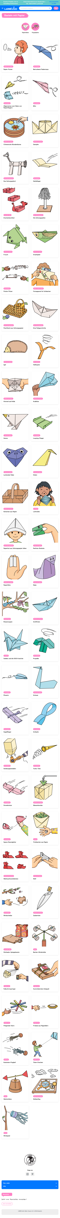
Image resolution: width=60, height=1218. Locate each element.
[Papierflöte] (15, 567)
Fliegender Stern (9, 1026)
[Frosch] (15, 236)
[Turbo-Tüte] (44, 751)
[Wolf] (44, 861)
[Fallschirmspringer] (15, 971)
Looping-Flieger (38, 438)
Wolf (34, 879)
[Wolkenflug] (44, 1081)
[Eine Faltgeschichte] (44, 310)
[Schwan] (44, 677)
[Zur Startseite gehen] (10, 8)
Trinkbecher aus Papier (40, 842)
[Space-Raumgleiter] (15, 824)
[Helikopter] (44, 347)
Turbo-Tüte (37, 768)
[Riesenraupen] (15, 604)
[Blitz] (44, 88)
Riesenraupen (8, 622)
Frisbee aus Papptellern (40, 1026)
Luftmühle (36, 512)
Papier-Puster (8, 69)
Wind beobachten (38, 1096)
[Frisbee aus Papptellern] (44, 1008)
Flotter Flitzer (8, 291)
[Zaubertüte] (44, 897)
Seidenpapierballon (10, 768)
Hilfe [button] (4, 1186)
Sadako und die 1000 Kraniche (13, 658)
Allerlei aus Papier (8, 66)
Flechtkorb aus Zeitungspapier (13, 328)
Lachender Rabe (9, 475)
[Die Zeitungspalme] (44, 200)
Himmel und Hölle (9, 401)
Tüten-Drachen (38, 1062)
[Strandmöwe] (15, 787)
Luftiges (36, 508)
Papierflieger (7, 618)
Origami (6, 655)
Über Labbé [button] (6, 1183)
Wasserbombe (37, 805)
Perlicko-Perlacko (38, 548)
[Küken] (44, 457)
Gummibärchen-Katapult (41, 989)
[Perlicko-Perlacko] (44, 530)
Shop (56, 8)
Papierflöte (7, 585)
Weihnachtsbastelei (8, 876)
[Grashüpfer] (44, 236)
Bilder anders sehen (38, 288)
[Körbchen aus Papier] (15, 494)
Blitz (34, 106)
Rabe (34, 585)
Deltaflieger (37, 181)
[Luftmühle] (44, 494)
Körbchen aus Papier (10, 512)
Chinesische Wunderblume (12, 144)
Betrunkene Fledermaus (41, 69)
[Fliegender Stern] (15, 1008)
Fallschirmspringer (10, 989)
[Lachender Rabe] (15, 457)
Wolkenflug (36, 1099)
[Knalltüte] (44, 383)
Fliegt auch (6, 986)
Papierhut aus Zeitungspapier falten (15, 548)
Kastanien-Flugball (10, 1062)
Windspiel (7, 1136)
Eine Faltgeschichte (39, 328)
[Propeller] (44, 640)
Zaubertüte (36, 915)
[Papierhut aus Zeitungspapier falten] (15, 530)
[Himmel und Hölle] (15, 383)
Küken (35, 475)
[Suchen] (49, 8)
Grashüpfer (36, 255)
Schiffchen (36, 622)
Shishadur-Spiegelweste (11, 952)
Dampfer (36, 144)
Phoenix (6, 695)
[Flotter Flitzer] (15, 273)
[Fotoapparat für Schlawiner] (44, 273)
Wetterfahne (8, 1099)
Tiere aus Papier (8, 251)
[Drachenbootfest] (15, 200)
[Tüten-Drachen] (44, 1044)
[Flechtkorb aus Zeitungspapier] (15, 310)
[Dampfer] (44, 126)
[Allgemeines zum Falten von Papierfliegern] (15, 88)
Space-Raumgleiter (10, 842)
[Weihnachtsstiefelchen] (15, 861)
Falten (35, 839)
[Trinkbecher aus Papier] (44, 824)
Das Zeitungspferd (10, 181)
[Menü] (2, 8)
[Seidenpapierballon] (15, 751)
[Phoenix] (15, 677)
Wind (35, 949)
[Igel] (15, 347)
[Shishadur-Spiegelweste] (15, 934)
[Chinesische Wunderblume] (15, 126)
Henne (6, 438)
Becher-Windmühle (39, 952)
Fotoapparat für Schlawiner (42, 291)
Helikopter (36, 365)
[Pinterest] (32, 1174)
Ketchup (6, 1059)
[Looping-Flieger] (44, 420)
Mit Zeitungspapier (8, 178)
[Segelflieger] (15, 714)
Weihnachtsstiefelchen (11, 879)
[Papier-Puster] (15, 51)
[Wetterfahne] (15, 1081)
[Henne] (15, 420)
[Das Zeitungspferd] (15, 163)
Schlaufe (36, 732)
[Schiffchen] (44, 604)
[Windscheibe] (15, 897)
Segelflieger (7, 732)
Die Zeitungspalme (39, 218)
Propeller (36, 658)
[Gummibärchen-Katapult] (44, 971)
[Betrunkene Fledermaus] (44, 51)
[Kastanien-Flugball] (15, 1044)
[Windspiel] (15, 1118)
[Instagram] (27, 1174)
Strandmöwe (8, 805)
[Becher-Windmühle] (44, 934)
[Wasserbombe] (44, 787)
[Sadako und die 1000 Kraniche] (15, 640)
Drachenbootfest (9, 218)
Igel (5, 365)
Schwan (35, 695)
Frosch (6, 255)
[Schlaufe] (44, 714)
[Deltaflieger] (44, 163)
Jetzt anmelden (7, 1203)
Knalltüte (36, 401)
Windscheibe (8, 915)
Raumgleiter (36, 66)
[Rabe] (44, 567)
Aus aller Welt (7, 215)
